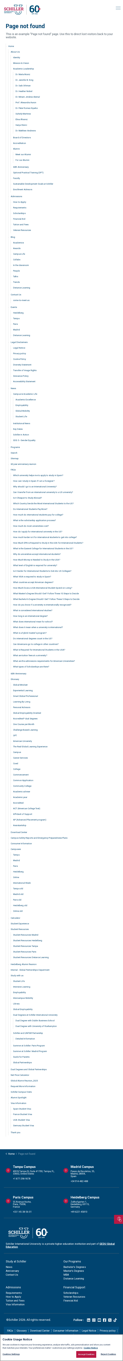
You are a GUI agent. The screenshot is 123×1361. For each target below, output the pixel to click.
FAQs (13, 470)
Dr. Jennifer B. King (24, 80)
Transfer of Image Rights (25, 370)
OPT (15, 735)
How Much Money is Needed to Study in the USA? (36, 560)
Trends (16, 282)
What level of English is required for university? (35, 565)
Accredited (18, 803)
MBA (66, 1274)
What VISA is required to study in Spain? (32, 576)
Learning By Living (21, 702)
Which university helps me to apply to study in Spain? (38, 475)
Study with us (17, 975)
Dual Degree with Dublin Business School (35, 1020)
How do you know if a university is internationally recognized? (42, 605)
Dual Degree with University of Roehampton (36, 1026)
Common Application (23, 780)
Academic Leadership (23, 69)
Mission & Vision (21, 63)
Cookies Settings (11, 1354)
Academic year (20, 797)
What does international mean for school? (33, 621)
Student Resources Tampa (25, 946)
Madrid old (18, 894)
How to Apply (19, 202)
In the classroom (21, 265)
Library (16, 1003)
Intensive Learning (21, 987)
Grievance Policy (21, 376)
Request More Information (23, 1086)
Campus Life (19, 254)
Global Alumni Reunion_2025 (24, 1080)
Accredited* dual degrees (25, 718)
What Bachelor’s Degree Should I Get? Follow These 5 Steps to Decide (46, 599)
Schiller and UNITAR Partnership (28, 1033)
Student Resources (20, 929)
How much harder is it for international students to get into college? (45, 537)
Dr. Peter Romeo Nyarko (27, 108)
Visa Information (18, 1103)
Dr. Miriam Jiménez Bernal (28, 97)
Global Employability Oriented (27, 713)
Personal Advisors (21, 707)
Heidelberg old (20, 905)
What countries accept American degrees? (33, 582)
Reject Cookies (108, 1354)
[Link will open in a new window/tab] (88, 1320)
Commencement (21, 775)
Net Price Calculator (20, 1075)
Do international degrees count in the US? (32, 638)
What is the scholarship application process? (34, 520)
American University (22, 741)
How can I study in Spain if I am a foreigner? (34, 481)
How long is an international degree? (30, 616)
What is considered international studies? (32, 610)
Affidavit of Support (22, 814)
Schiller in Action (21, 434)
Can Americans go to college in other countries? (36, 644)
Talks (15, 276)
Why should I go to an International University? (35, 486)
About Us (15, 52)
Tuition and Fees (21, 224)
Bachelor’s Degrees (74, 1267)
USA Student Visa (21, 1120)
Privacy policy (19, 353)
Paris (15, 324)
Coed (15, 763)
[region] (61, 1347)
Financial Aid (19, 219)
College (16, 769)
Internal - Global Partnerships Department (30, 970)
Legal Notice (19, 348)
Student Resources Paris (24, 952)
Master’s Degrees (73, 1270)
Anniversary (12, 1270)
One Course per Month (23, 724)
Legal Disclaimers (19, 342)
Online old (18, 911)
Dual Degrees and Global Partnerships (29, 1069)
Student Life (21, 416)
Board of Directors (22, 137)
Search (14, 453)
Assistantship (19, 825)
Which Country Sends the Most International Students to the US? (43, 503)
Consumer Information (21, 843)
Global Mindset (20, 685)
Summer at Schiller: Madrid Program (30, 1051)
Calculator (15, 918)
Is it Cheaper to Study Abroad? (27, 498)
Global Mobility (23, 411)
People (16, 271)
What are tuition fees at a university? (30, 655)
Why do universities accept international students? (37, 554)
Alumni (16, 149)
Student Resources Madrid (25, 935)
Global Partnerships (22, 1062)
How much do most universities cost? (31, 526)
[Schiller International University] (22, 9)
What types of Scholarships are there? (31, 666)
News (13, 388)
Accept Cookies (86, 1354)
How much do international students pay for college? (38, 515)
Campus (17, 752)
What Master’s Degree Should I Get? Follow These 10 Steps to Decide (46, 593)
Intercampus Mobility (23, 998)
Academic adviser (21, 791)
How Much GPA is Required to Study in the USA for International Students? (48, 543)
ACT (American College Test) (26, 808)
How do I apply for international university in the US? (37, 531)
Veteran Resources (22, 230)
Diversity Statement (22, 365)
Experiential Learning (23, 690)
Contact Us (16, 294)
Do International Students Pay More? (30, 509)
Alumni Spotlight (18, 1097)
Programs (15, 447)
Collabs (16, 259)
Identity (16, 57)
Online (16, 877)
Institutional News (21, 423)
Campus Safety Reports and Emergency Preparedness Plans (39, 838)
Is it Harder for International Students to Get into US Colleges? (42, 571)
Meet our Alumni (23, 154)
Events (14, 307)
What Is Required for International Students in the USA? (39, 650)
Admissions (16, 196)
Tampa (16, 318)
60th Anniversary (21, 167)
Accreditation (19, 143)
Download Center (19, 832)
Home (11, 46)
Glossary (15, 679)
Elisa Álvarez (22, 119)
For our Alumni (22, 160)
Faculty (16, 178)
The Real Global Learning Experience (30, 746)
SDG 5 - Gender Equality (24, 440)
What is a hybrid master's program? (30, 633)
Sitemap (15, 458)
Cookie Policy (19, 359)
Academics (18, 242)
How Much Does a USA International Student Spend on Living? (42, 588)
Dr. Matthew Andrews (26, 130)
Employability (22, 405)
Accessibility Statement (24, 381)
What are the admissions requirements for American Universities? (44, 661)
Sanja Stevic (21, 125)
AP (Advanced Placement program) (29, 820)
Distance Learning (21, 288)
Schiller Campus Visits (21, 1092)
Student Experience (20, 923)
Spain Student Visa (22, 1109)
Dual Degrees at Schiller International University (35, 1015)
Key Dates (18, 429)
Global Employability (23, 1009)
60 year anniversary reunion (23, 464)
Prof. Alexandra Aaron (26, 102)
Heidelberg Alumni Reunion (24, 964)
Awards (16, 248)
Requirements (19, 207)
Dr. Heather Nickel (24, 91)
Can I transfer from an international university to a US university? (43, 492)
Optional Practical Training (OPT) (28, 172)
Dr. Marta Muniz (23, 74)
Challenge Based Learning (25, 730)
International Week (22, 883)
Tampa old (18, 888)
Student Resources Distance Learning (31, 957)
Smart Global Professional (25, 696)
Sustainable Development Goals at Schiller (33, 184)
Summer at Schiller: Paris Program (29, 1045)
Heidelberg (18, 313)
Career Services (20, 758)
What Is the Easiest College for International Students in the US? (43, 548)
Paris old (17, 900)
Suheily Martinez (23, 114)
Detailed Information (25, 1039)
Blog (13, 237)
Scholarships (19, 213)
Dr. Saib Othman (23, 85)
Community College (22, 786)
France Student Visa (22, 1114)
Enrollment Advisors (22, 189)
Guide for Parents (21, 1057)
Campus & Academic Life (25, 394)
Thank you (15, 1132)
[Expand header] (118, 8)
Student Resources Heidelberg (27, 940)
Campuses (16, 849)
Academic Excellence (26, 399)
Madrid (16, 329)
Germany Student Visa (23, 1125)
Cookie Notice (91, 1348)
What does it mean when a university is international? (38, 627)
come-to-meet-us (21, 300)
